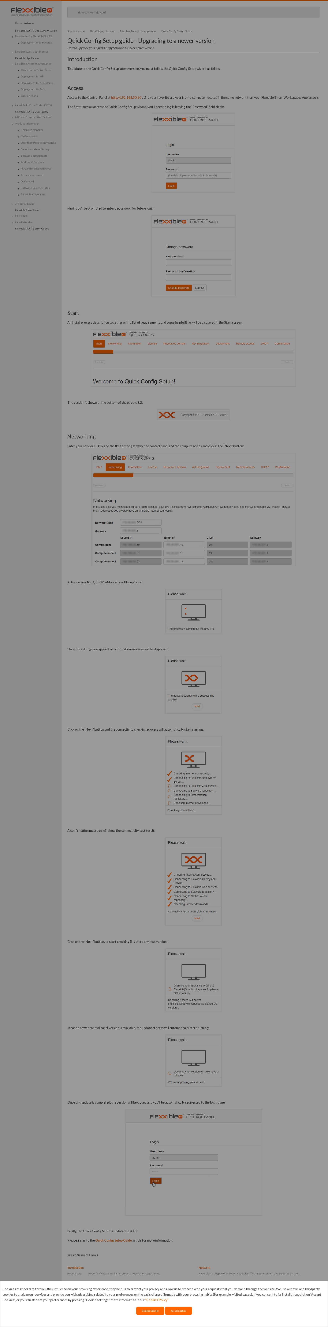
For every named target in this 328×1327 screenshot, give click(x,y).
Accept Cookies (178, 1310)
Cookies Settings (150, 1310)
